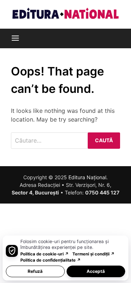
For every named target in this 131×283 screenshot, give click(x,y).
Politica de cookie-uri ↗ (44, 254)
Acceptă (96, 271)
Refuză (35, 271)
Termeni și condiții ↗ (93, 254)
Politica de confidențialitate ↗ (50, 260)
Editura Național (87, 177)
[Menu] (15, 38)
